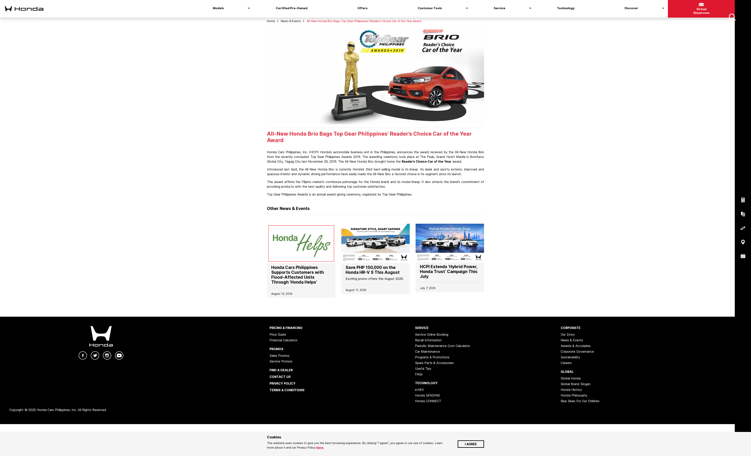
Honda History (571, 390)
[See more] (732, 17)
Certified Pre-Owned (291, 8)
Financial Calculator (283, 340)
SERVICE (422, 328)
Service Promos (280, 361)
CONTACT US (280, 377)
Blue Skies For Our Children (580, 401)
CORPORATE (570, 328)
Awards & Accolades (576, 346)
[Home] (22, 9)
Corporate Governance (577, 351)
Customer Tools (430, 8)
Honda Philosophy (574, 395)
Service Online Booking (431, 334)
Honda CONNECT (428, 401)
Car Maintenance (427, 351)
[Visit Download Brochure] (743, 214)
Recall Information (428, 340)
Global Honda (571, 378)
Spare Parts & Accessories (434, 363)
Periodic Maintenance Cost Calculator (442, 346)
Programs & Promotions (432, 357)
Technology (566, 8)
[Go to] (301, 243)
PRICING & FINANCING (285, 328)
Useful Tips (423, 368)
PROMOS (276, 349)
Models (218, 8)
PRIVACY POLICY (282, 383)
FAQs (419, 374)
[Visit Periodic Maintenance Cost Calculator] (743, 256)
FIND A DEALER (281, 370)
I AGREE (471, 444)
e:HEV (419, 390)
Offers (363, 8)
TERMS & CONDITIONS (287, 390)
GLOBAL (567, 372)
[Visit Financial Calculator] (743, 200)
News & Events (291, 21)
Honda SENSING (427, 395)
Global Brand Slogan (575, 384)
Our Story (568, 334)
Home (271, 21)
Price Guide (277, 334)
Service (499, 8)
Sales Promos (279, 356)
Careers (566, 363)
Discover (631, 8)
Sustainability (570, 357)
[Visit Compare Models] (743, 228)
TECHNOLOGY (426, 383)
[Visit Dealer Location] (743, 242)
